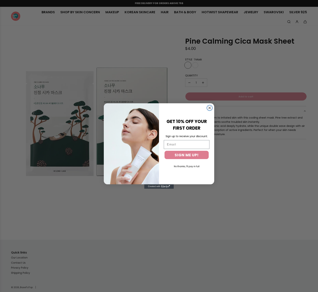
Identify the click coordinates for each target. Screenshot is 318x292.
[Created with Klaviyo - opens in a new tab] (159, 186)
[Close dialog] (209, 108)
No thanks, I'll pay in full (186, 166)
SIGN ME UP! (187, 155)
